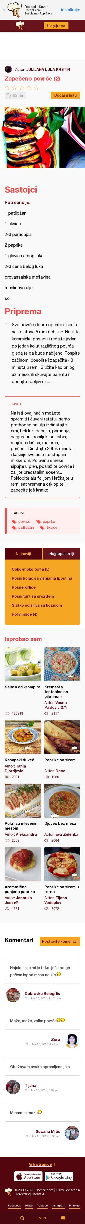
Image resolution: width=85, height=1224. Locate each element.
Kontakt (38, 1194)
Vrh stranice (40, 1164)
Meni (43, 1218)
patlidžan (26, 527)
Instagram (58, 1205)
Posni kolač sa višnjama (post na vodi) (42, 578)
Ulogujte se (56, 26)
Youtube (42, 1205)
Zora (55, 1039)
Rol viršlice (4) (24, 614)
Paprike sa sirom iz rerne (62, 879)
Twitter (29, 1205)
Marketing (23, 1194)
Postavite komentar (60, 941)
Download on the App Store (28, 1176)
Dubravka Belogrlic (42, 993)
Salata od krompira (23, 681)
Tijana (30, 1085)
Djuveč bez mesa (62, 813)
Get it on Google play (59, 1176)
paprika (49, 521)
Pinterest (74, 1205)
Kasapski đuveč (23, 749)
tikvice (52, 527)
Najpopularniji (61, 553)
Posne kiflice (24, 587)
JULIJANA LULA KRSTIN (48, 69)
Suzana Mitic (48, 1131)
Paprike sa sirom (62, 749)
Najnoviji (23, 553)
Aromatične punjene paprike (23, 879)
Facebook (14, 1205)
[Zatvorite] (3, 10)
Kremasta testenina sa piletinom (62, 681)
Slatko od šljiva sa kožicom (37, 605)
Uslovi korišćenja (68, 1190)
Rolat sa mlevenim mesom (23, 813)
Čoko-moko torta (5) (30, 569)
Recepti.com (8, 1192)
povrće (24, 521)
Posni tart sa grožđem (33, 596)
